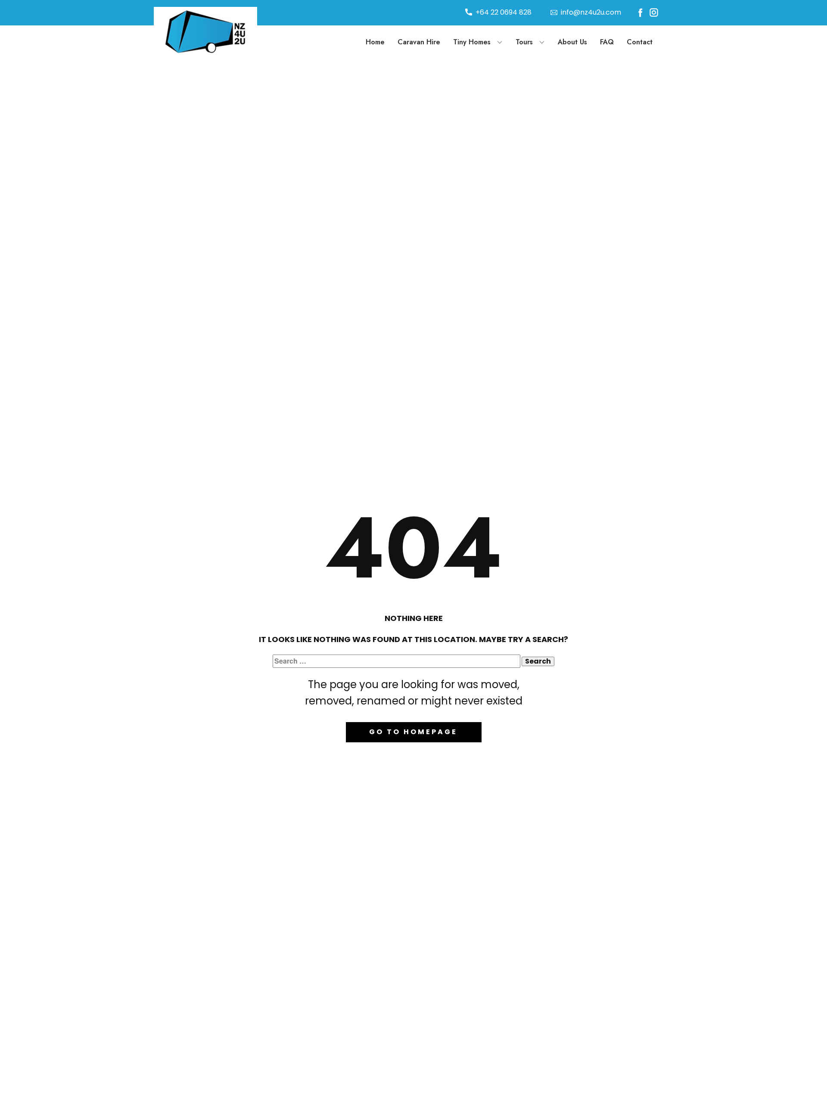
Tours (524, 42)
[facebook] (640, 12)
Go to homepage (413, 732)
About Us (572, 42)
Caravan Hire (419, 42)
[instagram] (654, 12)
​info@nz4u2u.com (589, 12)
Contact (640, 42)
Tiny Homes (472, 42)
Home (375, 42)
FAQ (607, 42)
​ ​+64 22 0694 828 (502, 12)
